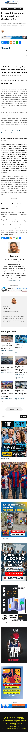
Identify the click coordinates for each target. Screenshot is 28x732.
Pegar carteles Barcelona (7, 720)
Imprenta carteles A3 (8, 718)
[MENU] (2, 2)
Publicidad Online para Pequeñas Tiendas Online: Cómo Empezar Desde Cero (21, 385)
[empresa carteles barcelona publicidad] (12, 698)
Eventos (2, 398)
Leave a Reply (14, 409)
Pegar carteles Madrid (19, 718)
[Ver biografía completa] (20, 280)
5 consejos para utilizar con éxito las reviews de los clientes (21, 339)
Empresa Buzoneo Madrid (10, 724)
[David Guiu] (14, 303)
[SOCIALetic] (12, 2)
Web (9, 350)
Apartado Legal (20, 724)
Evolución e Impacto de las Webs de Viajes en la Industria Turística (7, 360)
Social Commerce (6, 8)
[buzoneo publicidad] (14, 38)
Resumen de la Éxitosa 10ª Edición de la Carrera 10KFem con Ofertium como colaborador (7, 385)
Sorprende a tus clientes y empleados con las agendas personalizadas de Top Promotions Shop (21, 360)
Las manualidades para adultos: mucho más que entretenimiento (7, 338)
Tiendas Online (17, 8)
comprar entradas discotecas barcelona (14, 723)
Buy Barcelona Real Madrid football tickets (14, 717)
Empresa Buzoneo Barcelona (20, 720)
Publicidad (17, 396)
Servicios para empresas (19, 374)
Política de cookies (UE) (14, 726)
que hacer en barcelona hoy (14, 721)
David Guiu (7, 31)
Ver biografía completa (13, 280)
